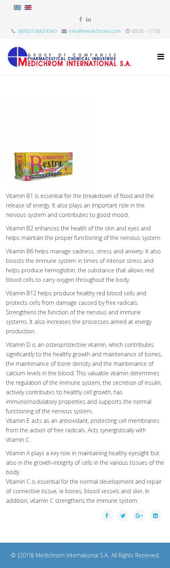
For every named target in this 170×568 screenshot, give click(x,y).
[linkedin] (88, 19)
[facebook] (80, 19)
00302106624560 (37, 31)
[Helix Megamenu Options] (160, 56)
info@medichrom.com (95, 31)
